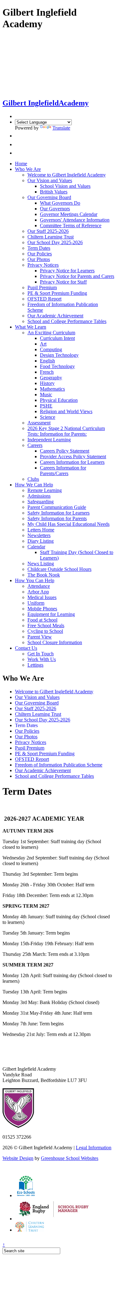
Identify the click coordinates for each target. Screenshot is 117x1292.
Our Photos (38, 259)
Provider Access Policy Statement (73, 456)
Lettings (35, 665)
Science (47, 417)
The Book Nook (43, 574)
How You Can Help (34, 580)
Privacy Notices (43, 265)
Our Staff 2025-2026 (48, 231)
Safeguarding (40, 501)
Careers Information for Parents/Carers (63, 470)
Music (46, 394)
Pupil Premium (42, 287)
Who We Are (28, 169)
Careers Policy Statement (64, 451)
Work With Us (41, 659)
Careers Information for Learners (72, 462)
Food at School (42, 620)
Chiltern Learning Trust (50, 236)
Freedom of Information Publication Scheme (58, 764)
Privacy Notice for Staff (63, 282)
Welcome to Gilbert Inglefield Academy (66, 174)
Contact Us (26, 648)
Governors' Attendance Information (75, 220)
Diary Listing (40, 541)
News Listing (40, 563)
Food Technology (57, 366)
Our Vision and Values (49, 180)
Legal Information (93, 1147)
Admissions (39, 496)
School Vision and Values (65, 186)
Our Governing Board (49, 197)
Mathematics (52, 389)
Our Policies (39, 253)
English (47, 360)
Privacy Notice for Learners (67, 270)
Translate (61, 128)
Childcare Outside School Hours (59, 569)
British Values (53, 191)
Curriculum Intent (57, 338)
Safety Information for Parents (57, 518)
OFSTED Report (44, 298)
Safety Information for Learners (58, 512)
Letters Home (40, 529)
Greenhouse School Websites (69, 1158)
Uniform (35, 603)
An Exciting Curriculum (51, 332)
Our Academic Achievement (55, 315)
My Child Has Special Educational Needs (68, 524)
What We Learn (30, 327)
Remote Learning (44, 490)
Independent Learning (49, 439)
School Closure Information (54, 642)
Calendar (36, 546)
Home (21, 163)
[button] (16, 135)
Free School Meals (45, 625)
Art (43, 343)
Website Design (17, 1158)
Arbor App (38, 591)
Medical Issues (41, 597)
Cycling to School (45, 631)
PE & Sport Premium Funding (57, 293)
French (47, 372)
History (47, 383)
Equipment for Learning (51, 614)
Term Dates (38, 248)
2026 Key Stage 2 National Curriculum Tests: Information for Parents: (66, 431)
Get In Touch (40, 653)
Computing (51, 349)
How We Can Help (34, 484)
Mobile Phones (42, 608)
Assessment (39, 422)
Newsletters (39, 535)
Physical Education (59, 400)
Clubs (33, 479)
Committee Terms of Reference (70, 225)
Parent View (39, 636)
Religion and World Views (66, 411)
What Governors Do (60, 203)
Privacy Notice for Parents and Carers (77, 276)
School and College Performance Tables (66, 321)
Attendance (38, 586)
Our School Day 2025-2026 (55, 242)
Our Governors (55, 208)
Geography (51, 377)
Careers (34, 445)
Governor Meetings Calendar (68, 214)
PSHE (46, 405)
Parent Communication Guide (56, 507)
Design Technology (59, 355)
